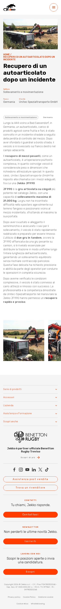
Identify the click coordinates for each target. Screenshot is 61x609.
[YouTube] (27, 470)
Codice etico (22, 604)
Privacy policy (14, 597)
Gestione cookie (45, 597)
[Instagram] (21, 470)
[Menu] (53, 7)
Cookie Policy (29, 597)
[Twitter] (40, 470)
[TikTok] (47, 470)
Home (6, 54)
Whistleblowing (38, 604)
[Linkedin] (34, 470)
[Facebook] (14, 470)
